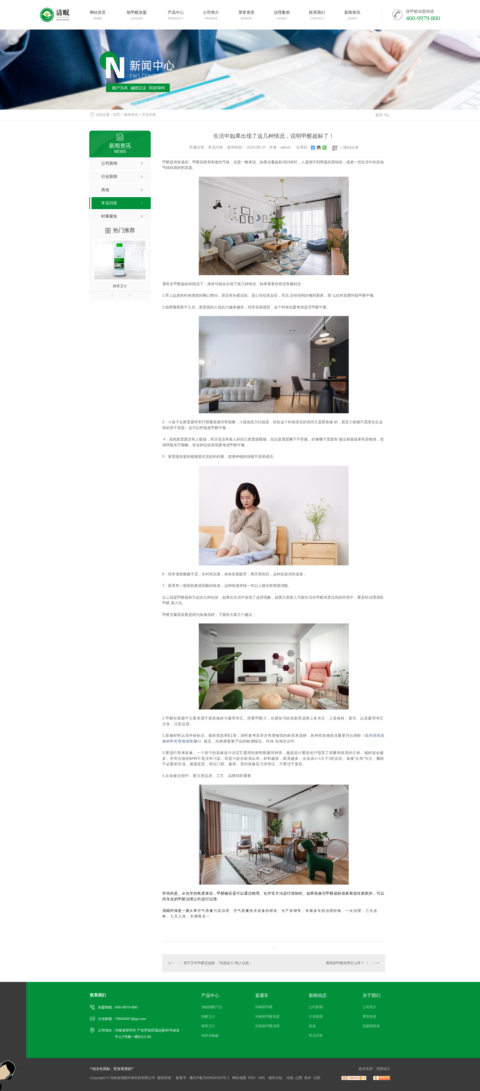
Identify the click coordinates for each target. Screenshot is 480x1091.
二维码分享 (349, 147)
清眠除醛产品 (211, 1007)
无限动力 (383, 1069)
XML (262, 1078)
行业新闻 (316, 1016)
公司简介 (369, 1007)
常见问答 (149, 115)
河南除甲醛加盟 (267, 1016)
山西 (298, 1078)
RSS (252, 1078)
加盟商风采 (371, 1026)
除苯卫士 (120, 286)
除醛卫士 (208, 1016)
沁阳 (316, 1078)
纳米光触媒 (210, 1035)
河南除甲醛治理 (267, 1026)
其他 (312, 1026)
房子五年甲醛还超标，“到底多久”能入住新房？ (218, 963)
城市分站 (275, 1078)
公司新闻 (316, 1007)
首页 (116, 115)
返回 (379, 115)
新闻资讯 (131, 115)
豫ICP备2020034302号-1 (209, 1078)
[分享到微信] (324, 148)
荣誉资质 (369, 1016)
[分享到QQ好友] (319, 148)
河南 (289, 1078)
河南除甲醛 (263, 1007)
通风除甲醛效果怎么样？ (345, 963)
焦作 (307, 1078)
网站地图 (239, 1078)
